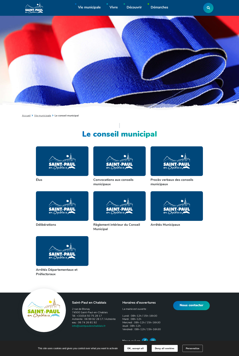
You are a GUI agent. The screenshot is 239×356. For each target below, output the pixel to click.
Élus (39, 180)
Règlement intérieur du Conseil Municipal (116, 226)
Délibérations (46, 224)
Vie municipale (42, 115)
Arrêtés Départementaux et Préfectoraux (56, 272)
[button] (89, 8)
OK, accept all (135, 348)
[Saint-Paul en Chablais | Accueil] (34, 7)
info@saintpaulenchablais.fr (89, 326)
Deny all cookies (164, 348)
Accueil (26, 115)
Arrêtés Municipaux (165, 224)
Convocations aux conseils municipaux (113, 182)
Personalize (192, 348)
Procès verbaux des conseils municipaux (172, 182)
